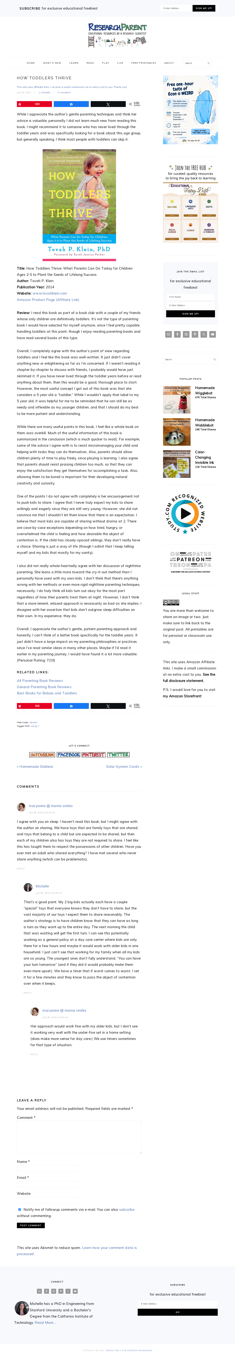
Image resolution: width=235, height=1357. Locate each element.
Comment (26, 1117)
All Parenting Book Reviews (40, 680)
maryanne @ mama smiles (51, 806)
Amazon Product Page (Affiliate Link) (48, 299)
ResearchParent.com (117, 35)
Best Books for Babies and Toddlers (47, 693)
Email (23, 1177)
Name (23, 1161)
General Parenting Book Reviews (44, 687)
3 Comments (64, 92)
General (33, 722)
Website (24, 1193)
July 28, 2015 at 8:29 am (49, 893)
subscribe (127, 1209)
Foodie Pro (112, 1350)
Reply (21, 868)
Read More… (45, 1322)
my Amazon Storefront (182, 696)
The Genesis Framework (137, 1350)
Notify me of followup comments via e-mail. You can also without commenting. (75, 1212)
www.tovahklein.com (49, 293)
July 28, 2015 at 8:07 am (42, 812)
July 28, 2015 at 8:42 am (55, 1017)
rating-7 (35, 726)
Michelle (42, 886)
